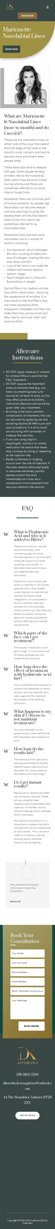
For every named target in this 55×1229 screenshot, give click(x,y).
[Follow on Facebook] (24, 1126)
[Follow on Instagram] (30, 1126)
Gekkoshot (27, 1223)
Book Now (27, 15)
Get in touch (27, 1115)
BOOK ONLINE (31, 1026)
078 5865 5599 (27, 1075)
